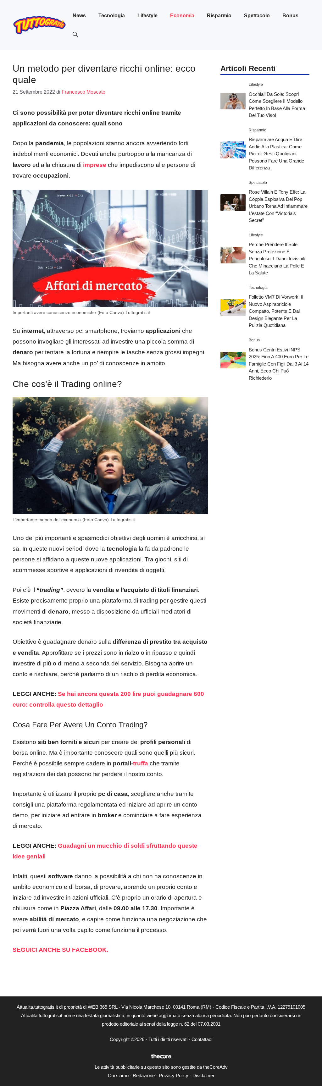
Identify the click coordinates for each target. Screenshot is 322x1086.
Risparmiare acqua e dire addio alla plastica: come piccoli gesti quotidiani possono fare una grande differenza (276, 153)
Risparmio (219, 15)
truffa (140, 763)
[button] (75, 34)
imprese (94, 165)
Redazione (144, 1075)
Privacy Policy (173, 1075)
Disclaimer (203, 1075)
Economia (182, 15)
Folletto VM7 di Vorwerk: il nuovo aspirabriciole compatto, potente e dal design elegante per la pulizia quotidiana (276, 311)
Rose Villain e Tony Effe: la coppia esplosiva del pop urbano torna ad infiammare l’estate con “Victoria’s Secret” (278, 206)
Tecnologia (111, 15)
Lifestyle (147, 15)
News (79, 15)
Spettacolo (257, 15)
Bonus (290, 15)
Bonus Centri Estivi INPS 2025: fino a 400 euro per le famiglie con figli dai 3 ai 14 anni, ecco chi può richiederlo (278, 364)
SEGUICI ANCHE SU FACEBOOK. (61, 949)
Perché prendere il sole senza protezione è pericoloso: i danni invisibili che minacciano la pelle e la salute (277, 258)
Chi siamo (118, 1075)
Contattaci (202, 1039)
